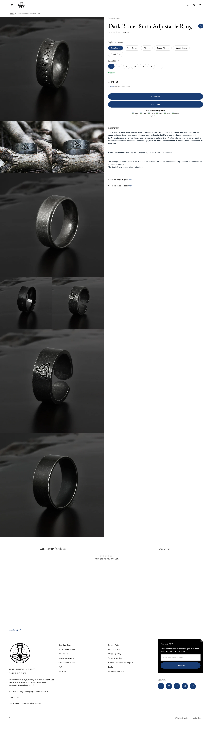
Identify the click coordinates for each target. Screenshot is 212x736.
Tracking (62, 671)
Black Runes (132, 48)
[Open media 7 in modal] (52, 381)
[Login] (194, 5)
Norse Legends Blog (67, 649)
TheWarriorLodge (182, 718)
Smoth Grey (116, 54)
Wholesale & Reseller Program (120, 662)
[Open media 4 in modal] (52, 225)
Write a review (164, 549)
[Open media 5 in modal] (26, 303)
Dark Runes (115, 48)
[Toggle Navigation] (12, 5)
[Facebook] (161, 686)
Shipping (111, 86)
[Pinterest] (185, 686)
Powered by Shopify (196, 718)
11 (143, 66)
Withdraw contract (116, 671)
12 (151, 66)
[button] (188, 5)
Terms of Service (115, 658)
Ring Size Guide (65, 645)
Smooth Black (181, 48)
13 (159, 66)
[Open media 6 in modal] (78, 303)
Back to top (13, 629)
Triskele (147, 48)
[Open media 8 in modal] (52, 485)
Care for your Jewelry (67, 662)
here (130, 179)
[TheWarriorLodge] (21, 5)
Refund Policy (114, 649)
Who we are (63, 654)
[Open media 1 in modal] (52, 69)
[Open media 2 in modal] (26, 147)
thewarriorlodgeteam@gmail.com (27, 703)
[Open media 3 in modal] (78, 147)
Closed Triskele (163, 48)
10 (135, 66)
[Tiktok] (193, 686)
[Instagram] (177, 686)
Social (110, 667)
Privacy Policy (114, 645)
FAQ (60, 667)
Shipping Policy (114, 654)
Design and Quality (66, 658)
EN (10, 718)
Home (12, 13)
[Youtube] (169, 686)
